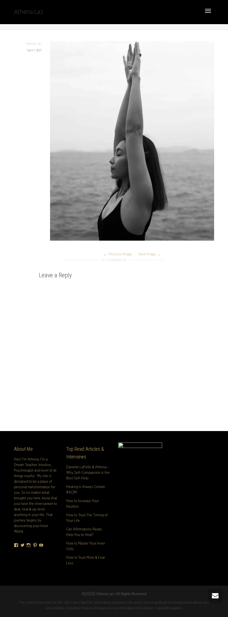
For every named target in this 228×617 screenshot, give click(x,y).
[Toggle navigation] (208, 11)
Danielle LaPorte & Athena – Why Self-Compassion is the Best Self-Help (88, 472)
